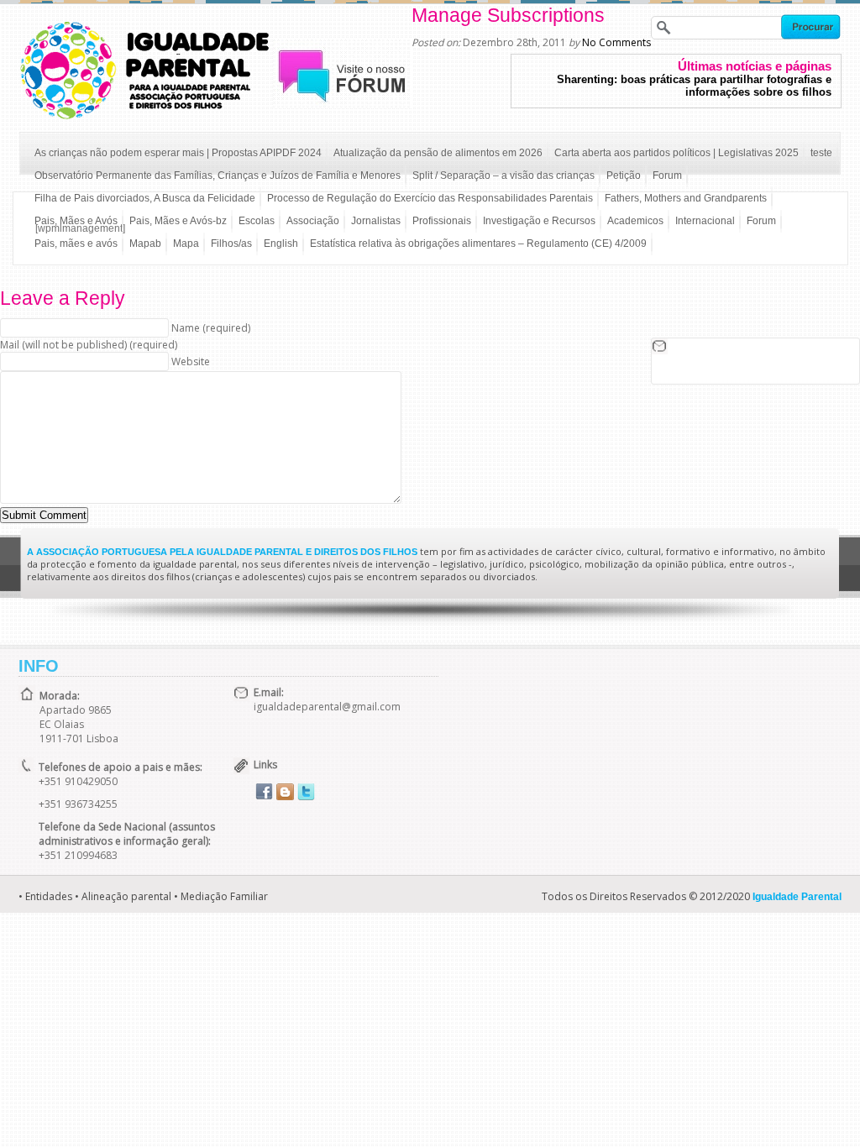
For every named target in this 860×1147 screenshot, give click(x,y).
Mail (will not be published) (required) (88, 345)
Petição (623, 175)
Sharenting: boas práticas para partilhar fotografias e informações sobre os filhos (694, 85)
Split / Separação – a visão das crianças (503, 175)
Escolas (257, 221)
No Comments (616, 42)
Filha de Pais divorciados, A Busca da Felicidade (144, 198)
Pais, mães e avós (76, 243)
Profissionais (441, 221)
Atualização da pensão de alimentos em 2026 (438, 153)
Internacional (705, 221)
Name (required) (210, 328)
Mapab (145, 243)
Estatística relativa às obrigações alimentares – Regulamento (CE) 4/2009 (478, 243)
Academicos (635, 221)
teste (821, 153)
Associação (312, 221)
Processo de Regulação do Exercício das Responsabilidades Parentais (430, 198)
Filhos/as (231, 243)
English (281, 243)
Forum (667, 175)
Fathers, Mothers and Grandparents (686, 198)
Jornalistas (376, 221)
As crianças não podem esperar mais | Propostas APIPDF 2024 (178, 153)
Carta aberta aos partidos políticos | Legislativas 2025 (676, 153)
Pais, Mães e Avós (76, 221)
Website (190, 361)
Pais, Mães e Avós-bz (178, 221)
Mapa (186, 243)
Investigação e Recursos (539, 221)
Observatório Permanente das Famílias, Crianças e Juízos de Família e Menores (217, 175)
